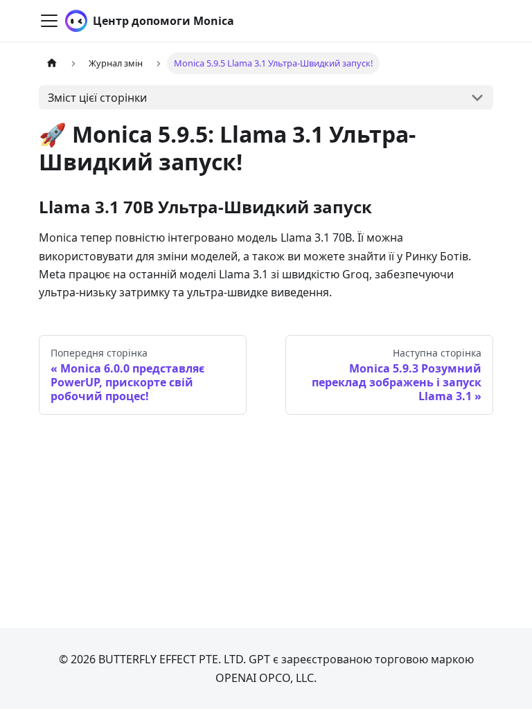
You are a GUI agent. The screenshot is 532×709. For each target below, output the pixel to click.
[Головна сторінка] (52, 63)
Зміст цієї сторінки (97, 97)
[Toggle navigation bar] (49, 20)
